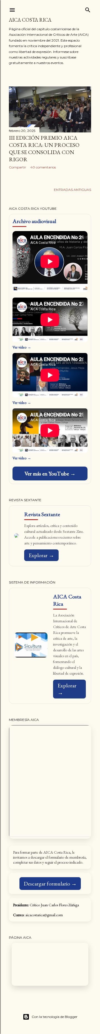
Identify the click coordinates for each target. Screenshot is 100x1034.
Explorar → (41, 555)
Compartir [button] (17, 167)
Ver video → (21, 347)
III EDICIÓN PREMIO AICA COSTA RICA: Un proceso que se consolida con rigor (44, 148)
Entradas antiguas (72, 190)
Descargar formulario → (50, 883)
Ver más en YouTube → (50, 473)
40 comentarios (43, 167)
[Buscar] (87, 8)
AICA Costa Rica (30, 20)
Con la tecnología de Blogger (55, 1017)
